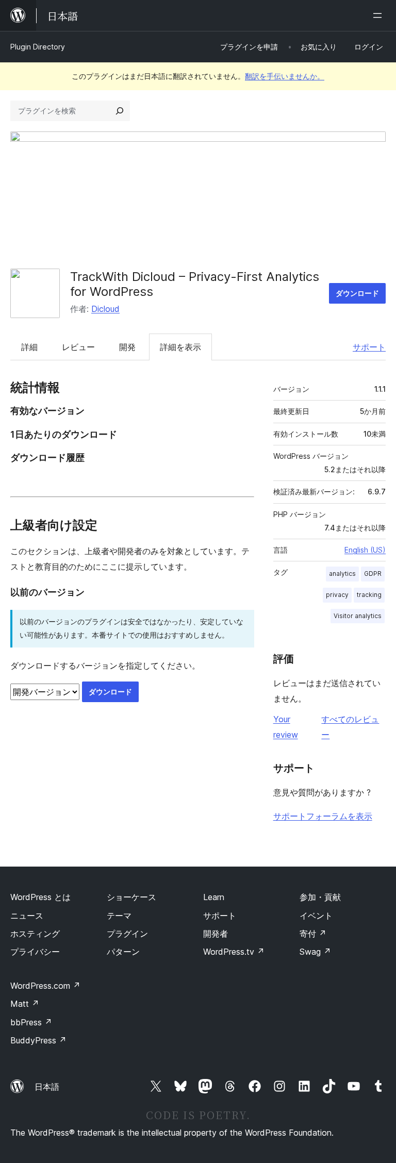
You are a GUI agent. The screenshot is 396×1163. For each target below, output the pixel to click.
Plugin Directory (37, 46)
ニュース (26, 915)
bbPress (31, 1022)
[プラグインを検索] (119, 111)
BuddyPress (38, 1040)
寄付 (313, 933)
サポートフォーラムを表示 (322, 816)
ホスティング (35, 933)
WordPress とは (40, 897)
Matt (24, 1004)
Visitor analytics (358, 616)
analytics (342, 573)
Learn (213, 897)
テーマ (119, 915)
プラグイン (127, 933)
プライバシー (35, 951)
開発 (127, 347)
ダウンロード (357, 293)
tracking (369, 595)
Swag (315, 951)
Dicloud (105, 309)
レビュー (78, 347)
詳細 (29, 347)
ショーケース (131, 897)
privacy (337, 595)
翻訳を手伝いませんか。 (284, 76)
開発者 (215, 933)
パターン (123, 951)
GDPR (373, 573)
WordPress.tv (234, 951)
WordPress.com (45, 986)
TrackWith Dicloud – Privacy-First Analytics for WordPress (194, 284)
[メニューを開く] (379, 15)
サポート (369, 347)
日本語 (47, 1087)
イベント (316, 915)
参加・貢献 (320, 897)
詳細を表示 (180, 347)
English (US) (365, 549)
